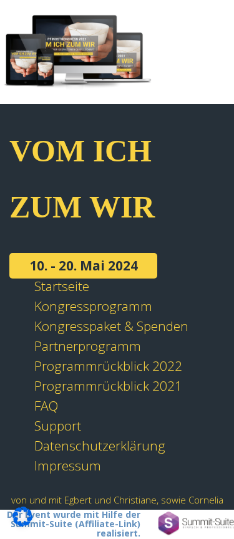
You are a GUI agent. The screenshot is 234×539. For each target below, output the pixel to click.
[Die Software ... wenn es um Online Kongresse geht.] (196, 524)
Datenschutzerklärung (99, 445)
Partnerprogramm (87, 346)
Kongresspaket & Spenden (111, 326)
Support (57, 425)
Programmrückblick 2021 (108, 385)
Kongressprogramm (93, 306)
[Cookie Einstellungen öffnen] (22, 521)
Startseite (61, 286)
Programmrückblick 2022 (108, 365)
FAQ (46, 405)
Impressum (67, 465)
